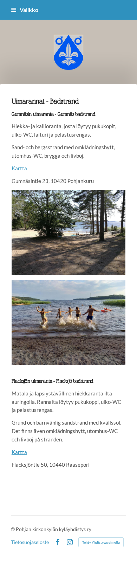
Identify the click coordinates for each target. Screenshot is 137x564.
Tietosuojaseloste (30, 542)
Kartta (19, 168)
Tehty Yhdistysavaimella (101, 542)
